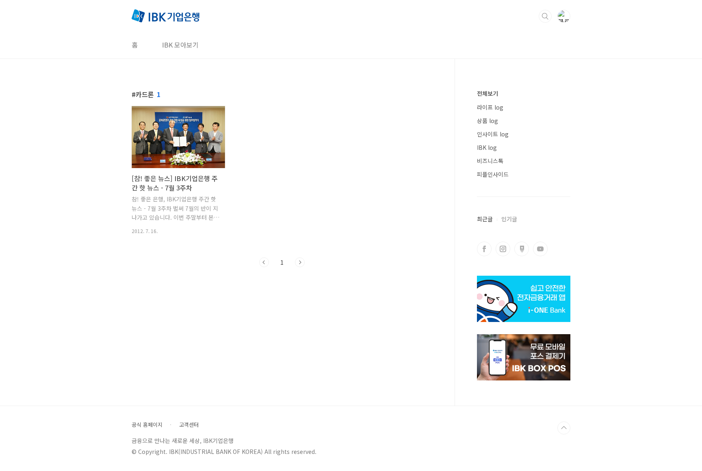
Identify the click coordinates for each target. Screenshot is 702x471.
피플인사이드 (493, 174)
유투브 (540, 249)
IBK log (487, 147)
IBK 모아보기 (180, 45)
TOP (563, 427)
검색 (545, 16)
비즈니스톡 (490, 161)
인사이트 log (493, 134)
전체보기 (487, 93)
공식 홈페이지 (147, 424)
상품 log (487, 121)
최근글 (485, 219)
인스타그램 (503, 249)
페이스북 (484, 249)
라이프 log (490, 107)
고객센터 (189, 424)
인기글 (509, 219)
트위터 (521, 249)
